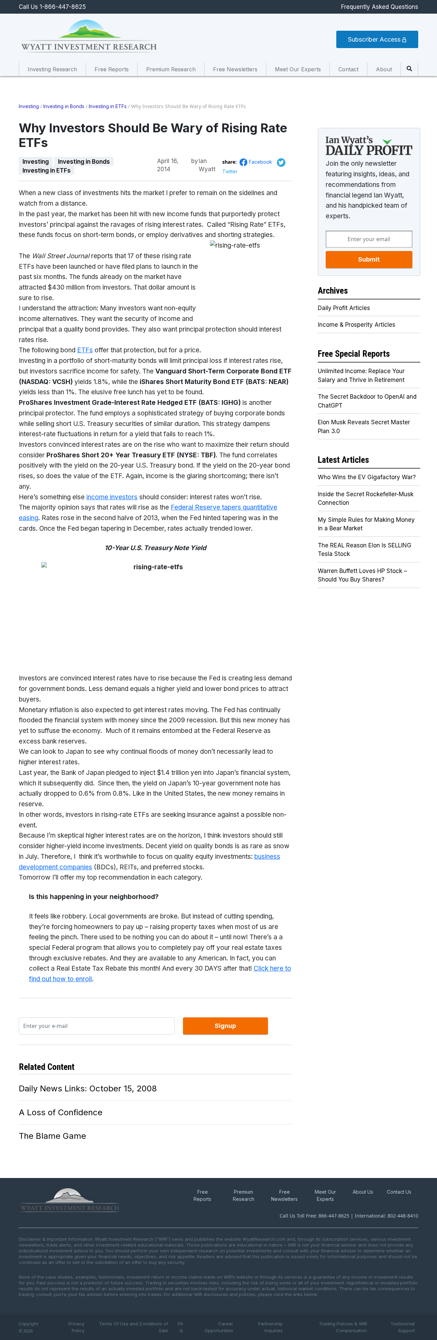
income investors (112, 497)
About (384, 69)
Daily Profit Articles (344, 308)
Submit (369, 259)
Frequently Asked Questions (379, 6)
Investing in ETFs (108, 106)
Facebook (261, 162)
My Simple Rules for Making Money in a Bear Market (366, 524)
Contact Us (399, 1192)
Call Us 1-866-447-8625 (52, 6)
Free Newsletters (235, 69)
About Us (363, 1192)
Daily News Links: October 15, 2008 (88, 1088)
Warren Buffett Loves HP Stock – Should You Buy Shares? (362, 575)
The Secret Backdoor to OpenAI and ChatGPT (367, 401)
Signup (225, 1025)
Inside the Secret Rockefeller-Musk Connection (365, 498)
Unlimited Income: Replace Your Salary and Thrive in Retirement (361, 375)
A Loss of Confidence (60, 1112)
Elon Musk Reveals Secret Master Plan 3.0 (364, 427)
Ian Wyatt (207, 161)
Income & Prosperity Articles (356, 324)
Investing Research (52, 69)
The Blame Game (52, 1136)
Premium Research (171, 69)
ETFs (85, 350)
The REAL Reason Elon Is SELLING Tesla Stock (364, 550)
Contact (348, 69)
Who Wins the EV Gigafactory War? (367, 477)
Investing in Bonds (63, 106)
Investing (29, 106)
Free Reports (112, 69)
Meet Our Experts (298, 69)
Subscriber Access (375, 39)
